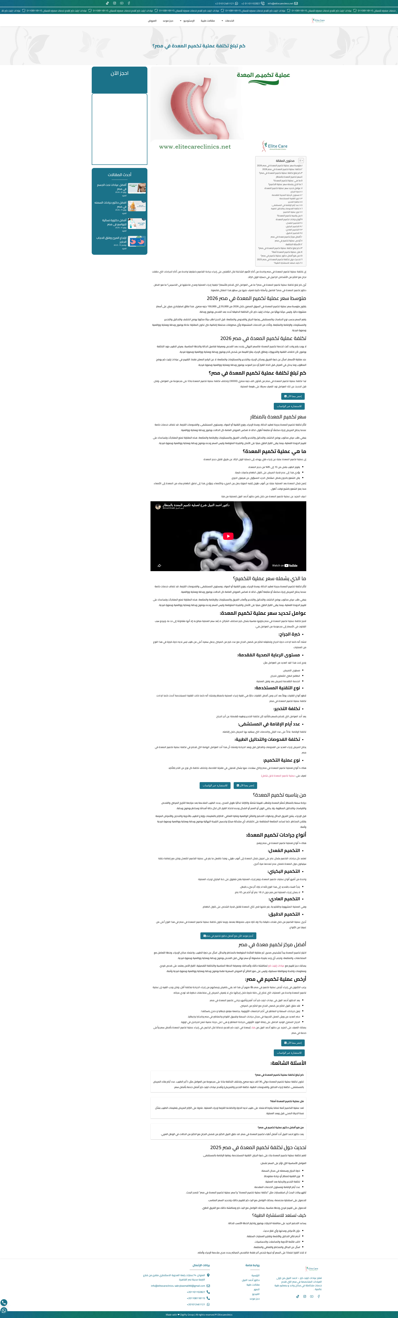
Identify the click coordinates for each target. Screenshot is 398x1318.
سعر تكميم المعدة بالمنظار (288, 177)
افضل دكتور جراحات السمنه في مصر (110, 204)
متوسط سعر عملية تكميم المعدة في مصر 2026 (279, 165)
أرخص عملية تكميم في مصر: (288, 240)
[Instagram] (305, 1296)
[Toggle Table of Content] (299, 160)
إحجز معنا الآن (294, 396)
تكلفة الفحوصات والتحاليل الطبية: (285, 208)
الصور (257, 1289)
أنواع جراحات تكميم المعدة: (288, 219)
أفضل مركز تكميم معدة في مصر (286, 236)
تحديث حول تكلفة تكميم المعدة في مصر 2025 (278, 259)
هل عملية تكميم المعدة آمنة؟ (286, 252)
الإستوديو (189, 20)
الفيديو (256, 1294)
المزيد (124, 195)
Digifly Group (187, 1314)
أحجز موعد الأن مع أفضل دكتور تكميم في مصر (229, 935)
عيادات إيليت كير (276, 965)
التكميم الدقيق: (293, 233)
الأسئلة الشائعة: (292, 244)
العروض (152, 20)
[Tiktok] (298, 1296)
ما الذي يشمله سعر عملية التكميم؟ (284, 184)
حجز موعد (168, 20)
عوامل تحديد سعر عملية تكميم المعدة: (282, 188)
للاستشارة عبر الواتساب (289, 406)
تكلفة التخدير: (293, 202)
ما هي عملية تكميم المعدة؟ (287, 180)
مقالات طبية (208, 20)
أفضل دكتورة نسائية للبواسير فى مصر (114, 222)
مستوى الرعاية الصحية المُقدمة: (285, 195)
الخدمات (229, 20)
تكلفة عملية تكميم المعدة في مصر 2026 (281, 169)
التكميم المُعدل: (293, 223)
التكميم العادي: (292, 229)
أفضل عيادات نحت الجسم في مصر (111, 186)
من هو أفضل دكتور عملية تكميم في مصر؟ (280, 255)
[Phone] (3, 1302)
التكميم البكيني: (292, 226)
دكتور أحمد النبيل (251, 1280)
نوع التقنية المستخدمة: (289, 198)
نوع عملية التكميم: (291, 212)
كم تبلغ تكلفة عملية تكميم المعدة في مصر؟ (280, 173)
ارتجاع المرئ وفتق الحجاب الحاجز (111, 239)
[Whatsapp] (3, 1310)
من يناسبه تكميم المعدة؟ (289, 215)
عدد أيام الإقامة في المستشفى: (285, 205)
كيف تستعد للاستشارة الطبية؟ (286, 263)
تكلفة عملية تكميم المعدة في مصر (275, 284)
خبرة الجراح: (295, 191)
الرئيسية (256, 1275)
